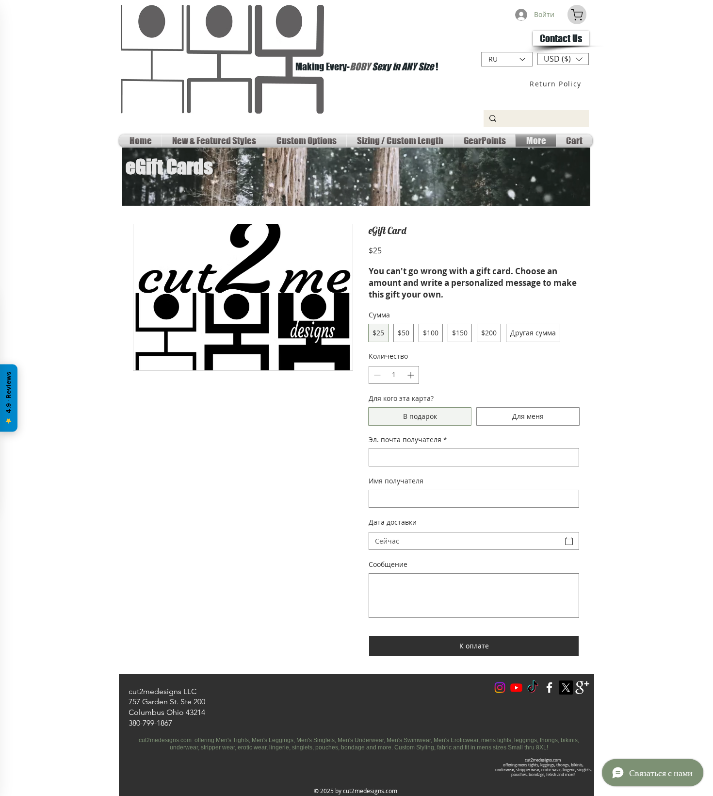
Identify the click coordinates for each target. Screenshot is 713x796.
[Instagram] (500, 687)
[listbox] (563, 59)
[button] (563, 59)
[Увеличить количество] (411, 374)
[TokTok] (533, 687)
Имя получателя (396, 480)
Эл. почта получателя (408, 439)
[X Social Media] (566, 687)
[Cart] (576, 14)
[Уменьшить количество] (376, 374)
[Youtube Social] (516, 687)
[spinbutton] (393, 374)
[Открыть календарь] (569, 541)
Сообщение (388, 564)
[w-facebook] (549, 687)
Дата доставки (393, 522)
